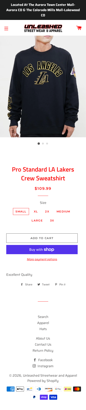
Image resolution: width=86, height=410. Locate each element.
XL (36, 211)
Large (37, 220)
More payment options (42, 259)
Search (43, 316)
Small (21, 211)
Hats (43, 329)
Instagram (45, 366)
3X (52, 220)
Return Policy (43, 350)
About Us (43, 338)
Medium (63, 211)
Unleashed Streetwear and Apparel (50, 375)
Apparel (43, 322)
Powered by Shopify (43, 380)
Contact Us (43, 344)
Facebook (45, 360)
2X (47, 211)
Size (43, 202)
